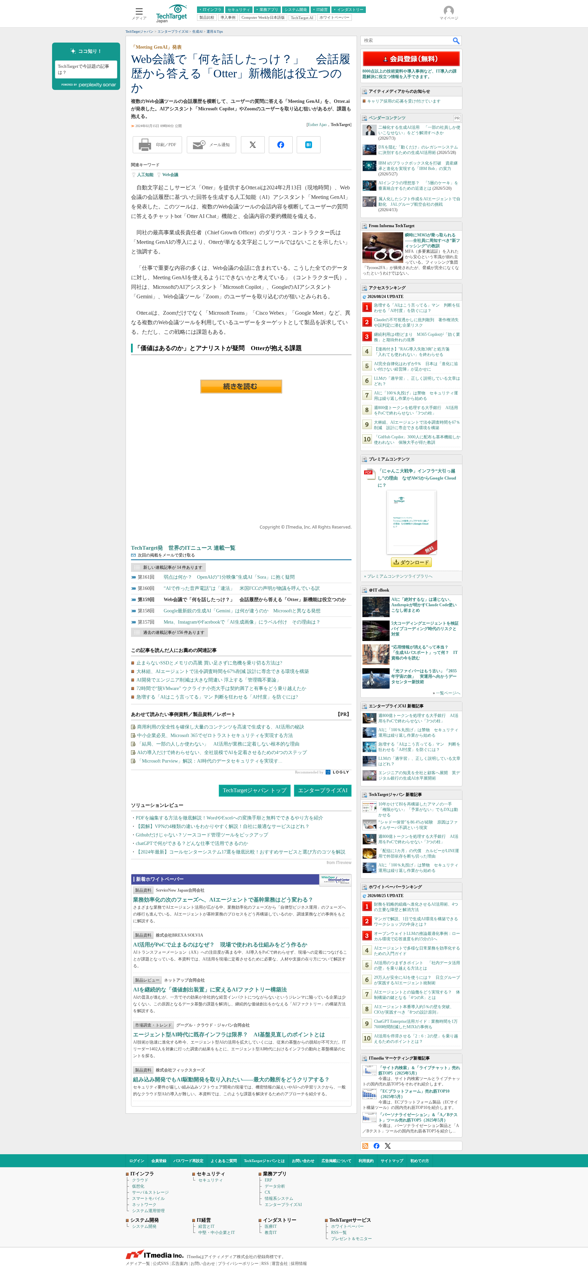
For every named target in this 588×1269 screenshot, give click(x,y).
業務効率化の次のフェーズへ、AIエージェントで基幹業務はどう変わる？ (223, 900)
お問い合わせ (303, 1161)
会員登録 (158, 1161)
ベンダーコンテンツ (387, 117)
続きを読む (241, 386)
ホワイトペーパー (347, 1226)
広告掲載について (337, 1161)
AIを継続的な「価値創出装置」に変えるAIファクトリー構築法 (210, 989)
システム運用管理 (148, 1210)
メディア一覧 (138, 1263)
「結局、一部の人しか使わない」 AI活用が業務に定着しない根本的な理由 (218, 744)
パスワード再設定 (188, 1161)
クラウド (140, 1180)
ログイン (136, 1161)
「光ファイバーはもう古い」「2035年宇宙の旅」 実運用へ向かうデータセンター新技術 (424, 676)
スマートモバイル (148, 1198)
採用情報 (299, 1263)
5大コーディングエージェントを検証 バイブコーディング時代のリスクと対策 (427, 629)
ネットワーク (144, 1204)
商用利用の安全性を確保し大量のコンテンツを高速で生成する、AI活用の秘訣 (220, 727)
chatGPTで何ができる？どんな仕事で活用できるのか (192, 843)
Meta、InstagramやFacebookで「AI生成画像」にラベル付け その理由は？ (242, 622)
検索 (457, 40)
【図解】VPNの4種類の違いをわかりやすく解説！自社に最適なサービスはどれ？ (223, 826)
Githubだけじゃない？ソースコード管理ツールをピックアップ (202, 834)
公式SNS (161, 1263)
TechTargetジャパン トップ (255, 790)
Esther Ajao (317, 124)
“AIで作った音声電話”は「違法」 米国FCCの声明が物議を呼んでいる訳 (242, 588)
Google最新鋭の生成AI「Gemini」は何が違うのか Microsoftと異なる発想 (242, 610)
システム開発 (144, 1226)
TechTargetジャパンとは (264, 1161)
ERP (268, 1180)
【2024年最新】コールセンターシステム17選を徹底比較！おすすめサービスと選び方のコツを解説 (240, 852)
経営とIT (206, 1226)
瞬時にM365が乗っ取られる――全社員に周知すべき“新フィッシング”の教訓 (432, 240)
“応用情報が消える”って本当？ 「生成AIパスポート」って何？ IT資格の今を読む (424, 652)
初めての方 (419, 1161)
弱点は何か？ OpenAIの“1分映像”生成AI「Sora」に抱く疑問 (229, 577)
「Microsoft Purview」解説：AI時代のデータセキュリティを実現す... (209, 761)
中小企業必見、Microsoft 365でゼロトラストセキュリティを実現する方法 (215, 735)
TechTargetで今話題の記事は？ (83, 69)
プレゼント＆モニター (351, 1238)
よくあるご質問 (224, 1161)
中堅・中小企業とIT (216, 1232)
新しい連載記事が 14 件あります (172, 567)
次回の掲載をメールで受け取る (166, 555)
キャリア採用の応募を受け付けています (404, 101)
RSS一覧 (339, 1232)
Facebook (376, 1146)
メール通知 (219, 144)
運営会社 (280, 1263)
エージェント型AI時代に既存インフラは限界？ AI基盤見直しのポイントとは (229, 1034)
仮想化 (138, 1186)
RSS (365, 1146)
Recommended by (310, 772)
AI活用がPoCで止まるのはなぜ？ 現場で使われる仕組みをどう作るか (220, 944)
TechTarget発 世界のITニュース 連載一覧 (183, 548)
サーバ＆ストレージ (150, 1192)
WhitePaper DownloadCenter (335, 880)
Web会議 (170, 174)
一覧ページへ (448, 693)
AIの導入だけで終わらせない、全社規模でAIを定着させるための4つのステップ (222, 752)
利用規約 (366, 1161)
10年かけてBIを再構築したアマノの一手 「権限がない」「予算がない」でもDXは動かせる (418, 809)
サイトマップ (392, 1161)
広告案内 (180, 1263)
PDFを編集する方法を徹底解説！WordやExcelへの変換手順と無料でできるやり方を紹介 (229, 817)
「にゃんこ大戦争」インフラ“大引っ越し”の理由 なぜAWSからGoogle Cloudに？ (417, 478)
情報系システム (279, 1198)
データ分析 (275, 1186)
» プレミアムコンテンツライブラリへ (398, 576)
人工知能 (145, 174)
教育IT (271, 1232)
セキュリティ (210, 1180)
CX (268, 1192)
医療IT (271, 1226)
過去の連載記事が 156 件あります (174, 632)
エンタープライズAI (322, 790)
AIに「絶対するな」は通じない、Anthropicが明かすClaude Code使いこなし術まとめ (424, 605)
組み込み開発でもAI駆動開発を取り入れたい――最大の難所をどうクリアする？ (231, 1079)
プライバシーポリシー (238, 1263)
